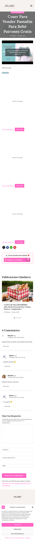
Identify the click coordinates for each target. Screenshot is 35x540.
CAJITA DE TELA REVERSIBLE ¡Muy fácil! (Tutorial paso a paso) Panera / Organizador (17, 307)
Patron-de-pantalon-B (8, 186)
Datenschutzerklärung (19, 537)
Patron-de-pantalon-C (8, 242)
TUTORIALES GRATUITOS (17, 12)
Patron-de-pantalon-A (8, 129)
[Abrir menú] (32, 5)
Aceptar (17, 525)
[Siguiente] (30, 299)
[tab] (14, 317)
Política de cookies (9, 537)
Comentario (6, 423)
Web (4, 466)
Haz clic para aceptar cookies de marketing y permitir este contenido (17, 52)
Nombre (6, 450)
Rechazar (17, 529)
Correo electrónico (9, 458)
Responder (6, 346)
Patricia (14, 35)
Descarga (19, 129)
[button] (32, 507)
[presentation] (17, 291)
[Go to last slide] (4, 299)
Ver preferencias (17, 534)
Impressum (27, 537)
